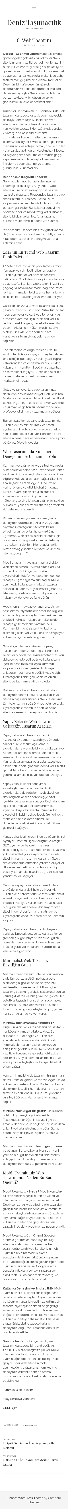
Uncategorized (30, 1425)
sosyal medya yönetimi (19, 1399)
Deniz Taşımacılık (34, 22)
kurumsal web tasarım (18, 1390)
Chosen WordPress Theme (25, 1498)
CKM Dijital (10, 1408)
